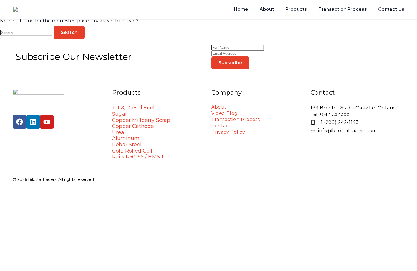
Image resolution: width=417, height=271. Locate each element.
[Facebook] (19, 122)
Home (241, 9)
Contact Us (391, 9)
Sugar (119, 114)
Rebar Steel (127, 144)
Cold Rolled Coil (132, 151)
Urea (118, 132)
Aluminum (126, 138)
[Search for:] (27, 32)
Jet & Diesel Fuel (133, 108)
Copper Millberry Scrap (141, 120)
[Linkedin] (33, 122)
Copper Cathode (133, 126)
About (267, 9)
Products (296, 9)
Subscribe (230, 62)
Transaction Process (342, 9)
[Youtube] (47, 122)
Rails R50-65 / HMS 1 (137, 157)
